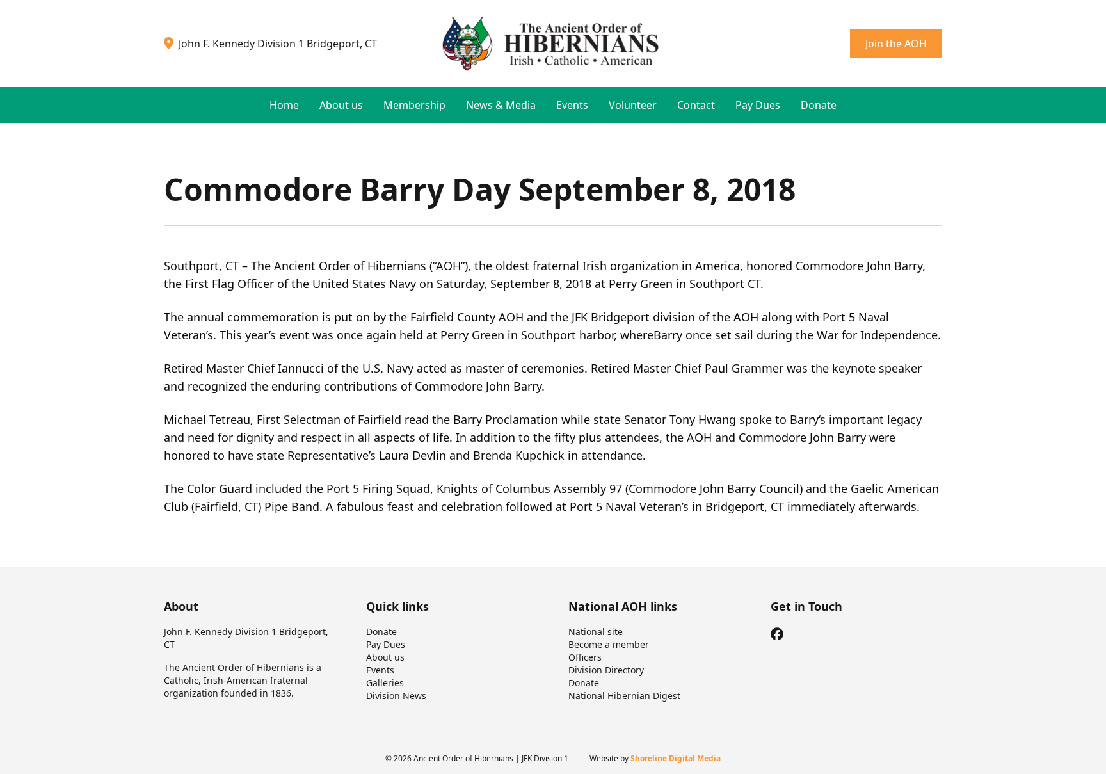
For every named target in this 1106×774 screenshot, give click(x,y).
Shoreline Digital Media (675, 758)
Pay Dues (757, 105)
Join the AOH (896, 43)
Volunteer (633, 105)
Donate (819, 105)
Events (572, 105)
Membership (414, 105)
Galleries (385, 683)
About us (341, 105)
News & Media (501, 105)
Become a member (608, 644)
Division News (396, 695)
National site (595, 631)
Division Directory (606, 670)
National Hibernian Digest (624, 695)
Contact (696, 105)
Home (284, 105)
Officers (585, 657)
